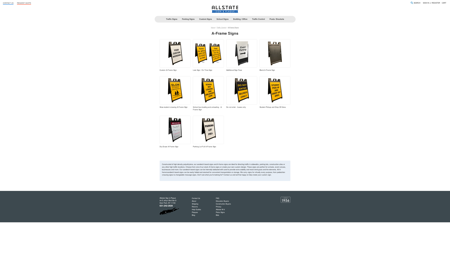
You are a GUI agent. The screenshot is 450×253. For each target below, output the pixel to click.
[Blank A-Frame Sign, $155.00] (275, 53)
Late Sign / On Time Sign (202, 70)
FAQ (217, 198)
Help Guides (196, 209)
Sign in (426, 3)
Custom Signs (205, 19)
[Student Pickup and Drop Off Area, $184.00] (275, 90)
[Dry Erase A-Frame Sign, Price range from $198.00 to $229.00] (175, 130)
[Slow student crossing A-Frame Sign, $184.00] (175, 90)
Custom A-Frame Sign (168, 70)
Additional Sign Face (234, 70)
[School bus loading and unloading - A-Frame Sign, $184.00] (208, 90)
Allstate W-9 (220, 209)
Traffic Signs (171, 19)
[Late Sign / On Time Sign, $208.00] (208, 53)
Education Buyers (222, 201)
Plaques (195, 212)
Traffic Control (258, 19)
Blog (193, 215)
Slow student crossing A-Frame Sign (174, 107)
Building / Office (240, 19)
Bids (217, 215)
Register (436, 3)
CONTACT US (8, 3)
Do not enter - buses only (236, 107)
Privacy (218, 206)
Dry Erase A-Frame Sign (169, 146)
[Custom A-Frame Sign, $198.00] (175, 53)
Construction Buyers (223, 204)
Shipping (195, 204)
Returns (195, 206)
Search (417, 3)
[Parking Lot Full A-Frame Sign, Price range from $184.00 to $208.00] (208, 130)
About (194, 201)
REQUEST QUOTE (24, 3)
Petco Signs (220, 212)
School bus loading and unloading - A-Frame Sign (207, 108)
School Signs (223, 19)
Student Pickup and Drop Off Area (273, 107)
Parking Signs (188, 19)
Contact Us (196, 198)
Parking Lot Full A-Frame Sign (204, 146)
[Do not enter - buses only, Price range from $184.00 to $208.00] (242, 90)
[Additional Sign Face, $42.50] (242, 53)
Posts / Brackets (277, 19)
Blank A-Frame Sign (267, 70)
